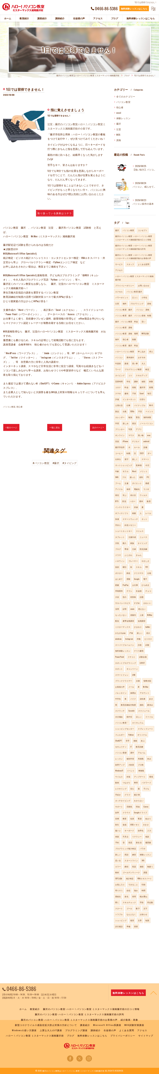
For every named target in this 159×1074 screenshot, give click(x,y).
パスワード (146, 782)
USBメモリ (134, 824)
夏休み (150, 704)
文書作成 (132, 537)
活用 (117, 609)
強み (136, 890)
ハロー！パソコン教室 (124, 351)
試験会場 (143, 656)
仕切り (142, 399)
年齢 (117, 471)
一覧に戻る (55, 427)
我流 (130, 842)
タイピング (120, 375)
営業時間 (119, 381)
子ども (146, 788)
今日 (147, 465)
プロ (124, 477)
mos (148, 435)
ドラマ (118, 555)
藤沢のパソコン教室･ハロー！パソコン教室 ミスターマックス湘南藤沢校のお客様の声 (133, 257)
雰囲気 (129, 806)
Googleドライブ (140, 812)
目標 (117, 818)
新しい (118, 854)
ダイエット (137, 483)
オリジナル (142, 734)
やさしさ (145, 561)
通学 (132, 752)
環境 (151, 776)
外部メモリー (130, 525)
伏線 (136, 507)
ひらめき (145, 585)
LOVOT (142, 663)
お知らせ (143, 914)
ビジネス (148, 638)
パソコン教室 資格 (123, 327)
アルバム (141, 752)
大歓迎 (131, 764)
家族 (132, 543)
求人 (151, 351)
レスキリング (121, 788)
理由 (138, 806)
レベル (148, 513)
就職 (151, 387)
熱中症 (129, 716)
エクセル (119, 291)
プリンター (120, 429)
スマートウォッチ (130, 519)
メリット (144, 471)
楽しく (135, 459)
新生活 (139, 842)
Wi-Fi (151, 405)
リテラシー (137, 836)
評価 (117, 399)
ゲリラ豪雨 (138, 650)
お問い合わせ (143, 285)
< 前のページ (11, 427)
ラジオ (146, 489)
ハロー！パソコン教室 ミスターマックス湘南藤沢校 (134, 278)
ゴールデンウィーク (131, 872)
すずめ (137, 603)
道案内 (133, 615)
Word (134, 471)
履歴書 (148, 842)
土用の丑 (119, 405)
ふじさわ (128, 555)
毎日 (149, 393)
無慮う (150, 866)
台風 (124, 411)
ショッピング (121, 920)
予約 (117, 842)
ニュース (143, 537)
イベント (131, 770)
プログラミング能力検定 (125, 848)
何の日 (133, 495)
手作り (118, 525)
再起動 (150, 902)
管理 (134, 896)
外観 (139, 638)
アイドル (119, 489)
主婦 (134, 549)
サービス (119, 264)
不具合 (125, 836)
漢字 (126, 459)
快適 (117, 519)
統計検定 (130, 878)
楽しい (140, 633)
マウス (131, 435)
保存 (128, 489)
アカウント (144, 692)
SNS (117, 477)
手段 (141, 902)
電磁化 (137, 489)
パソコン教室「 (121, 722)
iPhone (125, 441)
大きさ (146, 824)
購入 (124, 543)
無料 (124, 303)
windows (118, 638)
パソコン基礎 (121, 752)
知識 (147, 920)
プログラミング (136, 303)
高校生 (118, 896)
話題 (141, 597)
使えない (142, 609)
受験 (128, 579)
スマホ (118, 393)
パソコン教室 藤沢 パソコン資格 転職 (133, 315)
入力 (149, 830)
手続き (118, 794)
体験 (151, 381)
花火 (148, 633)
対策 (128, 776)
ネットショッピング (123, 465)
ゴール (129, 908)
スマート (145, 459)
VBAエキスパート (144, 878)
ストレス (140, 531)
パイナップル (139, 405)
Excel (142, 393)
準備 (128, 926)
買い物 (141, 435)
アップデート (139, 776)
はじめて (119, 579)
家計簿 (137, 794)
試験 (147, 645)
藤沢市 (142, 387)
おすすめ (141, 357)
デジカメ (136, 441)
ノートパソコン (146, 423)
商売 (117, 495)
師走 (128, 573)
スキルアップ (141, 375)
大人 (143, 363)
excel (118, 112)
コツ (130, 375)
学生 (128, 381)
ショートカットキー (123, 531)
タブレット (120, 537)
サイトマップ (145, 1035)
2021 (142, 453)
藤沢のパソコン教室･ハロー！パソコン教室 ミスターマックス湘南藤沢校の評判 (133, 247)
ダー (149, 453)
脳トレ (118, 830)
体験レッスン (123, 118)
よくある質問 (143, 264)
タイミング (142, 543)
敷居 (148, 501)
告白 (124, 597)
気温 (134, 866)
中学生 (118, 698)
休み (149, 758)
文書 (126, 483)
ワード (118, 369)
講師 (136, 381)
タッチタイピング (122, 800)
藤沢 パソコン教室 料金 (126, 321)
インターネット (129, 399)
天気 (117, 543)
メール (131, 686)
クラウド (126, 812)
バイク (133, 698)
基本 (141, 501)
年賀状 (118, 363)
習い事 (135, 363)
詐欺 (140, 645)
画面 (117, 836)
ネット (144, 519)
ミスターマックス (122, 627)
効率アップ (120, 764)
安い (143, 321)
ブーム (118, 483)
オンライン (120, 435)
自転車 (142, 698)
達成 (124, 824)
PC (148, 477)
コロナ (118, 387)
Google (136, 579)
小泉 (82, 128)
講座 (126, 363)
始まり (148, 818)
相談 (147, 836)
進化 (126, 896)
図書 (117, 585)
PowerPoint (119, 656)
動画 (117, 782)
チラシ (129, 591)
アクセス (119, 270)
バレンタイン (121, 692)
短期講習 (141, 620)
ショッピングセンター (124, 728)
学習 (117, 423)
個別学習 (130, 758)
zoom (132, 609)
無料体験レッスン (122, 650)
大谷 (117, 597)
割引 (117, 824)
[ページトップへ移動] (153, 993)
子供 (134, 393)
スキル (139, 567)
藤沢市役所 (120, 447)
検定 (147, 369)
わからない (138, 800)
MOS (118, 134)
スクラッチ (120, 710)
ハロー (133, 501)
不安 (140, 411)
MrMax (149, 615)
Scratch (131, 710)
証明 (124, 609)
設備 (145, 447)
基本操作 (130, 357)
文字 (145, 908)
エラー (118, 866)
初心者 (19, 406)
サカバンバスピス (122, 603)
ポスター (119, 573)
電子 (145, 579)
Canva (145, 806)
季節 (126, 549)
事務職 (141, 770)
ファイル (149, 716)
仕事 (128, 405)
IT (131, 746)
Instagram (129, 638)
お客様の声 (120, 686)
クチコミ (131, 656)
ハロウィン (120, 561)
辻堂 (118, 129)
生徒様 (139, 591)
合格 (149, 573)
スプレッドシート (145, 728)
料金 (126, 387)
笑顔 (117, 567)
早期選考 (119, 591)
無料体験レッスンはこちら (134, 8)
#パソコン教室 (41, 463)
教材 (117, 872)
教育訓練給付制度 (128, 704)
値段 (143, 381)
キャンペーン (132, 668)
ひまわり (138, 627)
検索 (134, 513)
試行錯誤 (119, 926)
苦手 (127, 740)
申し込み (141, 351)
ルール (137, 447)
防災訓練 (143, 549)
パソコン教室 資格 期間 (126, 333)
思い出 (118, 860)
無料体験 (147, 417)
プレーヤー (133, 561)
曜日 (124, 567)
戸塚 (131, 633)
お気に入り (120, 884)
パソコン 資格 (142, 309)
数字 (138, 908)
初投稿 (133, 597)
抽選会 (133, 692)
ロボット (119, 668)
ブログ (118, 549)
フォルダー (120, 734)
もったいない (121, 615)
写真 (130, 429)
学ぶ (124, 495)
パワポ (142, 848)
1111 (146, 567)
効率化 (141, 830)
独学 (117, 339)
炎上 (143, 740)
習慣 (136, 926)
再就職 (141, 758)
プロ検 (141, 764)
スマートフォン (121, 674)
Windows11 (119, 770)
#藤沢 (56, 463)
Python (131, 734)
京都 (138, 680)
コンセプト (142, 230)
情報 (134, 387)
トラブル (119, 914)
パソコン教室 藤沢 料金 (126, 345)
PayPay (125, 585)
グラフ (127, 794)
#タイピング (70, 463)
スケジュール (144, 710)
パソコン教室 (9, 406)
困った (133, 477)
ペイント (149, 411)
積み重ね (143, 896)
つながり (126, 782)
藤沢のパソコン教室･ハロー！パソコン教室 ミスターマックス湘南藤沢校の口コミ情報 (133, 238)
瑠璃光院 (147, 680)
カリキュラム (137, 722)
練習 (134, 854)
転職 (128, 453)
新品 (117, 411)
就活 (134, 423)
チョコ (148, 591)
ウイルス (119, 776)
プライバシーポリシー (124, 285)
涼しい (139, 716)
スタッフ (130, 264)
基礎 (147, 483)
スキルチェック (129, 902)
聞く (117, 902)
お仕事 (135, 585)
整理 (136, 782)
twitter (147, 627)
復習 (132, 920)
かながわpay (120, 633)
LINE (133, 674)
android (146, 441)
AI (138, 686)
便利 (141, 477)
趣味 (126, 393)
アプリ (139, 429)
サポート (119, 806)
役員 (132, 818)
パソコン (95, 189)
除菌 (134, 339)
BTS (117, 501)
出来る (118, 459)
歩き (151, 698)
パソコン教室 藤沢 (134, 291)
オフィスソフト (121, 513)
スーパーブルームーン (124, 645)
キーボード (129, 830)
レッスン (119, 758)
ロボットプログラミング (125, 663)
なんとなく (131, 914)
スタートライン (131, 860)
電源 (139, 818)
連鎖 (141, 866)
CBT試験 (118, 878)
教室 (124, 818)
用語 (126, 854)
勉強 (130, 417)
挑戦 (141, 704)
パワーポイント (121, 297)
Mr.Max (145, 686)
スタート (119, 908)
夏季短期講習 (128, 620)
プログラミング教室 (133, 369)
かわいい (147, 603)
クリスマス (138, 573)
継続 (126, 866)
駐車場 (139, 465)
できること (133, 884)
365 (143, 860)
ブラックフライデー (123, 680)
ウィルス (143, 495)
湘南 (135, 740)
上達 (141, 615)
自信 (128, 890)
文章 (140, 920)
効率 (117, 812)
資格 (118, 140)
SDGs (132, 411)
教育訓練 (139, 746)
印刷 (143, 884)
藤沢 (118, 123)
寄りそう (119, 890)
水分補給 (119, 716)
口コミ (135, 297)
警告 (138, 417)
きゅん (139, 555)
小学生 (144, 297)
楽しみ (125, 423)
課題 (145, 872)
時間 (143, 890)
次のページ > (98, 427)
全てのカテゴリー (125, 96)
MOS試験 (145, 333)
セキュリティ (121, 746)
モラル (125, 471)
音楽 (117, 441)
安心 (132, 788)
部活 (124, 501)
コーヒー (119, 453)
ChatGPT (118, 740)
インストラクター (122, 507)
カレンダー (120, 417)
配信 (117, 620)
